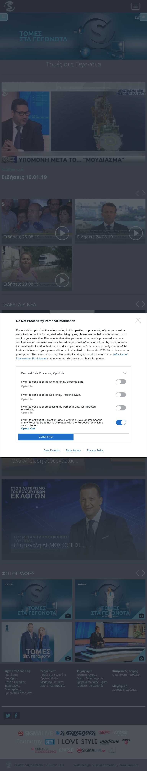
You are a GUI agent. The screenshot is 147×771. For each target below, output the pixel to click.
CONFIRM (46, 436)
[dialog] (73, 385)
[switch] (121, 381)
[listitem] (73, 373)
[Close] (139, 321)
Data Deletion (52, 450)
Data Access (73, 450)
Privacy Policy (95, 450)
